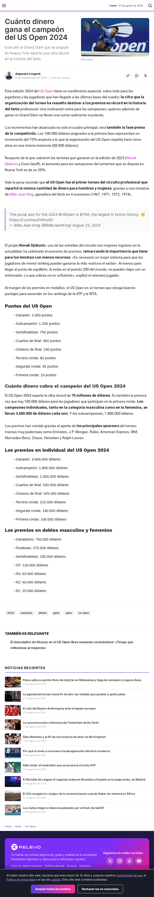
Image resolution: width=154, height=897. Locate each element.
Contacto (85, 865)
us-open (83, 612)
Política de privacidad (20, 879)
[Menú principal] (4, 6)
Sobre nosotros (32, 865)
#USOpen (67, 214)
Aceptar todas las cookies (53, 889)
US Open (46, 91)
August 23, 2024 (86, 225)
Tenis (18, 826)
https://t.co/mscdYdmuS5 (31, 220)
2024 (10, 612)
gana (56, 612)
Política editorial (54, 865)
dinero (43, 612)
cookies (56, 879)
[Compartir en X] (145, 75)
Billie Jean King (22, 194)
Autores (72, 865)
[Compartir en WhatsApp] (136, 75)
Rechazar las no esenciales (100, 889)
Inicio (8, 826)
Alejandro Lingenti (28, 73)
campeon (26, 612)
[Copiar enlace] (128, 75)
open (69, 612)
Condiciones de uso (129, 875)
